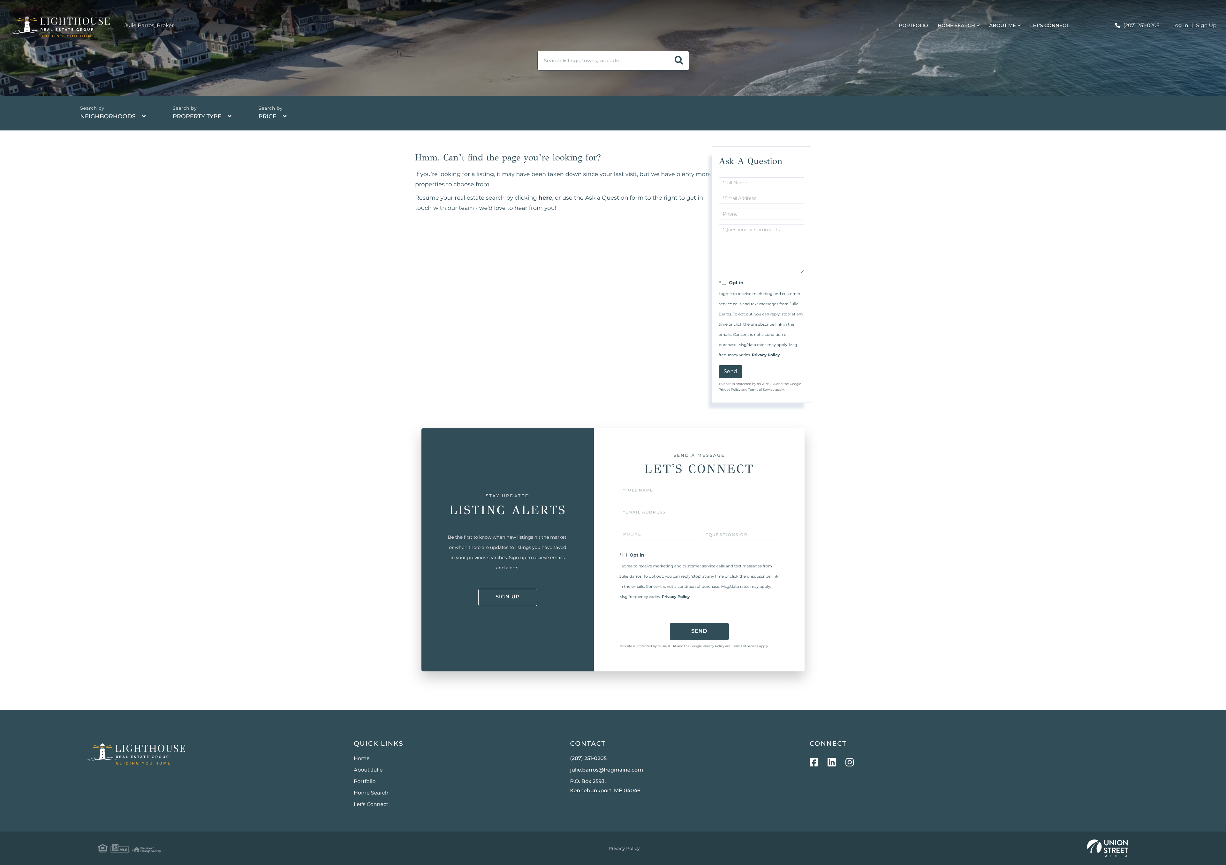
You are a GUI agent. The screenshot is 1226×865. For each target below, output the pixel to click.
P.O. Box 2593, (605, 786)
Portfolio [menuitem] (913, 25)
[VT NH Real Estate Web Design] (1107, 848)
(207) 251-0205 (1141, 26)
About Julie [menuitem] (368, 770)
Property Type (197, 116)
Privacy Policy (766, 355)
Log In (1180, 26)
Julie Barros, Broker (149, 26)
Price (267, 116)
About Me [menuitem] (1002, 25)
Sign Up (1206, 26)
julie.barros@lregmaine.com (606, 770)
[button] (679, 60)
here (545, 197)
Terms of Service (761, 390)
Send (730, 371)
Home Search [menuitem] (956, 25)
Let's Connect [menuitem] (1049, 25)
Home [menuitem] (362, 759)
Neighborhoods (108, 116)
